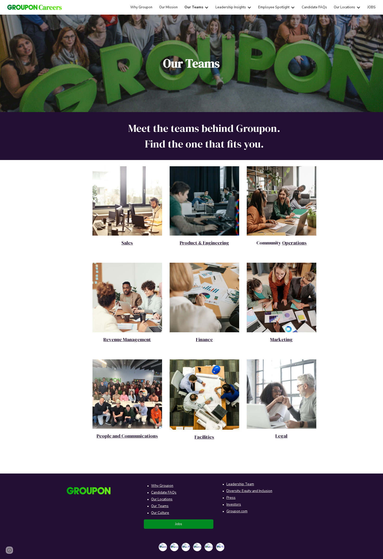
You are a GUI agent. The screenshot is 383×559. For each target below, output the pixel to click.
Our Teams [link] (193, 7)
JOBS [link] (371, 7)
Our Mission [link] (168, 7)
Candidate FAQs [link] (314, 7)
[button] (9, 550)
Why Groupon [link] (141, 7)
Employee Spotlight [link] (273, 7)
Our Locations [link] (344, 7)
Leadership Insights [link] (230, 7)
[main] (191, 63)
